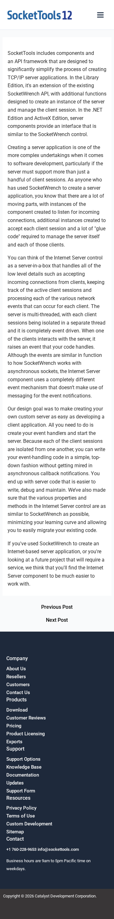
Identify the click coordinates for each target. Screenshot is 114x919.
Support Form (20, 791)
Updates (15, 783)
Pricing (14, 726)
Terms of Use (20, 816)
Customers (18, 684)
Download (17, 710)
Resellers (16, 676)
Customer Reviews (26, 718)
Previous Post (57, 607)
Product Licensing (25, 734)
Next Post (57, 620)
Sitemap (15, 832)
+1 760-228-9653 (21, 849)
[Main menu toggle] (100, 15)
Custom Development (29, 824)
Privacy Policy (21, 808)
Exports (14, 742)
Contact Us (18, 692)
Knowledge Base (23, 767)
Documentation (22, 775)
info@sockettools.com (58, 849)
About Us (16, 669)
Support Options (23, 759)
